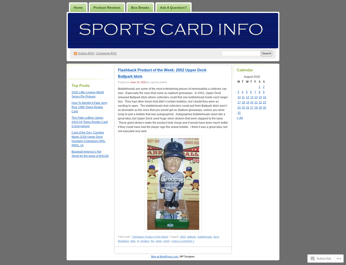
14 (256, 97)
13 (251, 97)
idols (133, 241)
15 (260, 97)
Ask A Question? (173, 7)
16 (264, 97)
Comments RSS (106, 53)
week (166, 241)
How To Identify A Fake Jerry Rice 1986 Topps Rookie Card (89, 107)
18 (243, 102)
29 (260, 107)
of (138, 241)
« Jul (240, 117)
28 (256, 107)
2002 (183, 236)
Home (78, 7)
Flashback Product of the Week (150, 236)
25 (243, 107)
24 (239, 107)
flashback (123, 241)
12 (247, 97)
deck (216, 236)
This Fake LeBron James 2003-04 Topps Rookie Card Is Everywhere (90, 122)
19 (247, 102)
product (145, 241)
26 (247, 107)
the (152, 241)
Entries (86, 53)
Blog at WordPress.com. (165, 256)
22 (260, 102)
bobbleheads (204, 236)
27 (251, 107)
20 (251, 102)
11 (243, 97)
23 (264, 102)
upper (159, 241)
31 (239, 112)
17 (239, 102)
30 (264, 107)
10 (239, 97)
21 (256, 102)
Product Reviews (107, 7)
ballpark (191, 236)
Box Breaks (140, 7)
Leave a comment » (183, 241)
